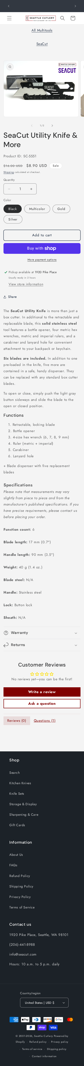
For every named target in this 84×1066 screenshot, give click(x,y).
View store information (26, 284)
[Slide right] (52, 125)
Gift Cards (17, 825)
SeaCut (42, 43)
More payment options (42, 260)
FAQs (13, 865)
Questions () (45, 720)
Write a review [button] (42, 692)
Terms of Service (22, 907)
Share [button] (12, 296)
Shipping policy (56, 1049)
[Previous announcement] (9, 6)
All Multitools (42, 30)
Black (12, 208)
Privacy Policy (20, 896)
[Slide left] (32, 125)
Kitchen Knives (20, 783)
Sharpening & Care (23, 814)
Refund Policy (19, 875)
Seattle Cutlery (43, 1036)
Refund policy (37, 1042)
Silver (13, 219)
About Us (16, 854)
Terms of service (32, 1049)
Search (14, 772)
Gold (61, 208)
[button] (9, 18)
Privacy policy (59, 1042)
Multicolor (37, 208)
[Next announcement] (75, 6)
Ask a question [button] (42, 703)
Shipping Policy (21, 886)
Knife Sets (16, 793)
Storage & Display (23, 804)
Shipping (9, 172)
